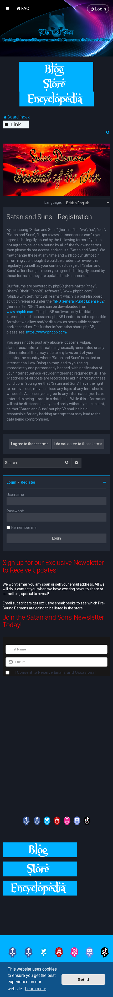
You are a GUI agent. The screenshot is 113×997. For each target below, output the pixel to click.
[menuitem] (23, 8)
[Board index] (56, 34)
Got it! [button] (83, 979)
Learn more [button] (35, 989)
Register (28, 482)
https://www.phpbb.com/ (47, 332)
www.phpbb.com (20, 312)
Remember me (24, 527)
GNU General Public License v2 (79, 301)
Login (11, 482)
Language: (53, 202)
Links (16, 124)
